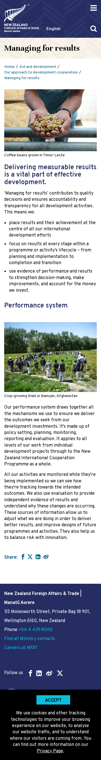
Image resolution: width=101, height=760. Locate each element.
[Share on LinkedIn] (38, 557)
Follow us (13, 673)
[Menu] (93, 8)
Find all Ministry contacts (29, 639)
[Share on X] (30, 557)
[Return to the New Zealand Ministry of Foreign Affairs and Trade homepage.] (21, 18)
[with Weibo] (46, 557)
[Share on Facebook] (22, 557)
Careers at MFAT (21, 648)
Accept (53, 700)
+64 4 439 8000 (35, 630)
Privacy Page (50, 751)
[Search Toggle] (93, 28)
